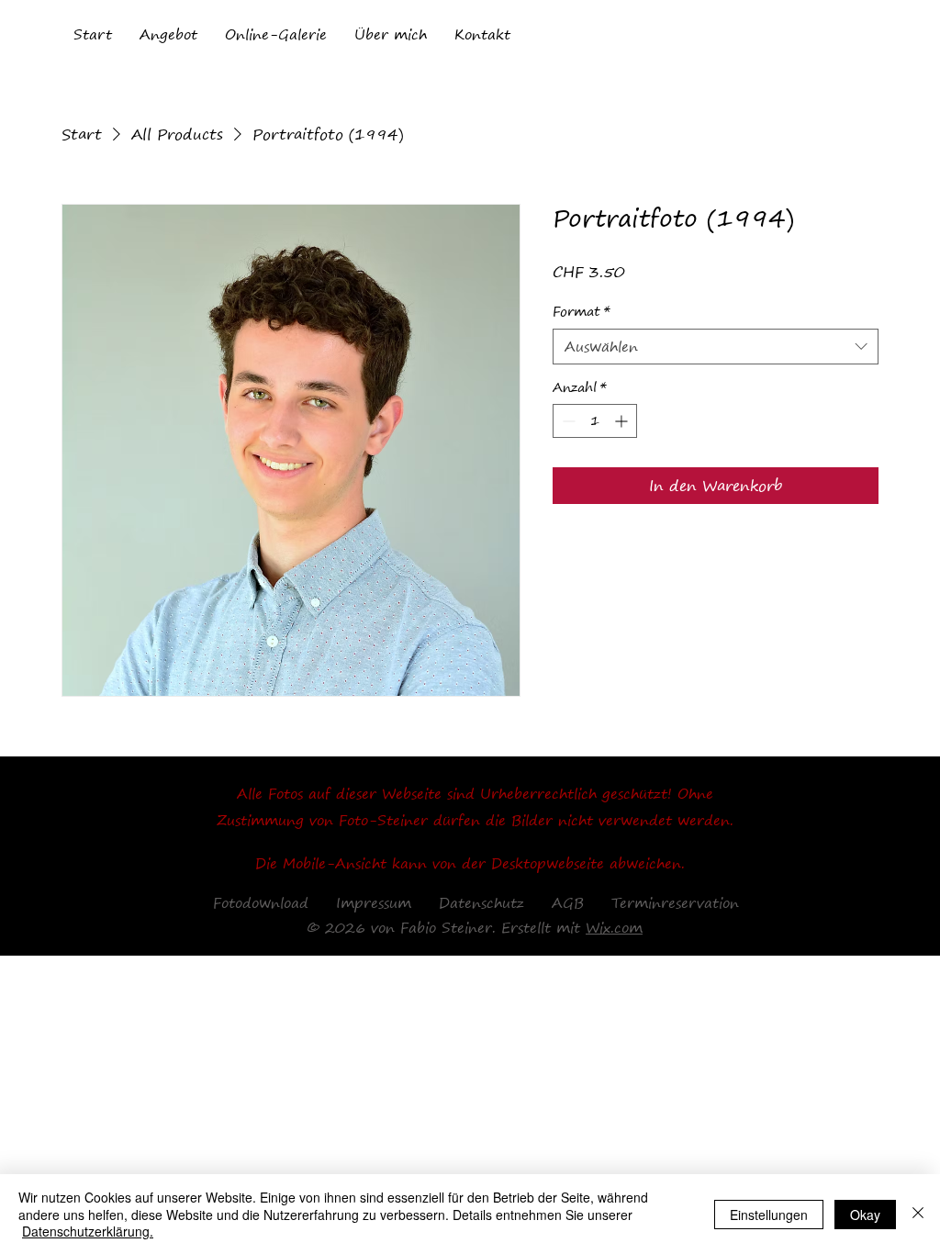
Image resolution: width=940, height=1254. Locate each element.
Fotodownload (260, 902)
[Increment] (622, 421)
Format (581, 312)
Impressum (373, 902)
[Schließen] (918, 1214)
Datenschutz (481, 902)
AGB (554, 902)
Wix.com (614, 927)
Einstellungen (769, 1214)
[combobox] (715, 346)
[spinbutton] (594, 421)
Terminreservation (675, 902)
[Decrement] (566, 421)
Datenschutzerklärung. (87, 1231)
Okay (865, 1214)
